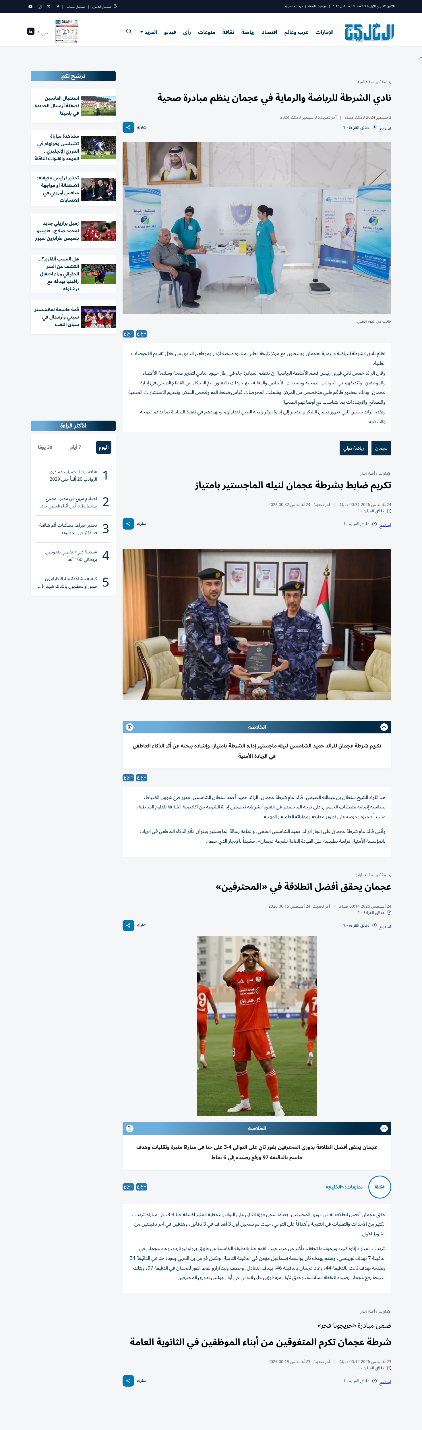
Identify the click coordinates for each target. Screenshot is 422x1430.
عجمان (381, 448)
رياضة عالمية (367, 82)
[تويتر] (49, 7)
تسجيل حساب (76, 6)
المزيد (150, 32)
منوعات (206, 32)
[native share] (128, 127)
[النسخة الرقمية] (67, 33)
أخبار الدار (367, 473)
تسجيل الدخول (101, 6)
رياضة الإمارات (366, 875)
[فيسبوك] (58, 7)
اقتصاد (269, 32)
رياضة (248, 32)
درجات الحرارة (294, 6)
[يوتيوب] (30, 7)
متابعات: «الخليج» (344, 1187)
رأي (187, 32)
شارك (141, 127)
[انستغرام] (40, 7)
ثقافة (228, 32)
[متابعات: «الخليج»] (379, 1187)
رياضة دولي (353, 448)
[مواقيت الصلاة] (30, 33)
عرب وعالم (296, 32)
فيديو (170, 32)
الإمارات (324, 32)
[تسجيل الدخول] (115, 6)
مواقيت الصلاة (317, 6)
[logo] (370, 33)
